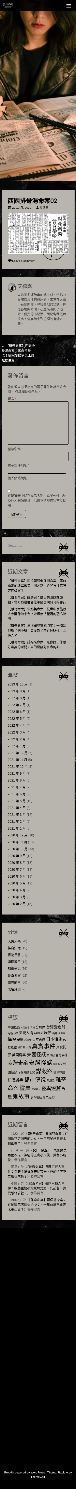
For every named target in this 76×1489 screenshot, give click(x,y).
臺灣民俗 (57, 1064)
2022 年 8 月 (17, 698)
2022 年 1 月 (17, 746)
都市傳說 (14, 968)
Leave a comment (23, 260)
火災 (28, 1047)
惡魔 (20, 1039)
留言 (12, 399)
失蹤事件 (38, 1033)
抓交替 (28, 1039)
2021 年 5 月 (17, 801)
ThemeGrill (38, 1476)
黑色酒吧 (17, 6)
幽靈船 (61, 1033)
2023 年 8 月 (17, 691)
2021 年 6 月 (17, 794)
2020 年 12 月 (18, 835)
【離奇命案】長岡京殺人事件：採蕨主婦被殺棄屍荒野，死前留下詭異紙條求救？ (37, 1171)
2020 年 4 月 (17, 890)
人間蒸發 (25, 1027)
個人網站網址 (17, 478)
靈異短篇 (51, 1088)
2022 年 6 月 (17, 712)
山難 (55, 1033)
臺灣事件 (62, 1055)
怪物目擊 (14, 955)
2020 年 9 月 (17, 856)
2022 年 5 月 (17, 718)
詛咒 (32, 1072)
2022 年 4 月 (17, 725)
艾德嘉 (44, 207)
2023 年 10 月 (18, 684)
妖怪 (47, 1033)
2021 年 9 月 (17, 773)
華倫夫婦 (23, 1072)
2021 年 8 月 (17, 780)
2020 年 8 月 (17, 862)
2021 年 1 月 (17, 828)
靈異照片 (36, 1089)
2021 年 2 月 (17, 821)
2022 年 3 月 (17, 732)
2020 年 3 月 (17, 897)
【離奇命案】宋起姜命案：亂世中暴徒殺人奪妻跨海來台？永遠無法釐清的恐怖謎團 (37, 614)
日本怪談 (54, 1039)
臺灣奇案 (18, 1063)
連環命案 (59, 1072)
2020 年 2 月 (17, 904)
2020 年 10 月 (18, 849)
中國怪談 (14, 1027)
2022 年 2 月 (17, 739)
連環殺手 (14, 962)
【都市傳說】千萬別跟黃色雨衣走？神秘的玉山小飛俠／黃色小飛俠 (37, 1155)
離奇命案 (14, 975)
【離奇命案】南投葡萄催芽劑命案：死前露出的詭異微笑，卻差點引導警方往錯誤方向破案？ (37, 585)
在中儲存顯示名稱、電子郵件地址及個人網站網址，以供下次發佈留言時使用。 (37, 500)
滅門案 (21, 1047)
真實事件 (43, 1046)
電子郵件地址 (18, 465)
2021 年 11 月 (17, 760)
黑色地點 (36, 1097)
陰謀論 (51, 1080)
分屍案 (40, 1027)
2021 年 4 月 (17, 808)
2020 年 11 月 (17, 842)
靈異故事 (14, 982)
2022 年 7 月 (17, 705)
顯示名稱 (15, 449)
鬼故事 (21, 1096)
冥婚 (32, 1027)
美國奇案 (19, 1055)
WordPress (38, 1472)
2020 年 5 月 (17, 883)
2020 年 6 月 (17, 876)
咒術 (10, 1033)
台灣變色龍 (55, 1027)
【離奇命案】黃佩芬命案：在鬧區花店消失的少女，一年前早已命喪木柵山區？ (38, 1138)
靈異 (25, 1088)
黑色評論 (14, 989)
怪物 (12, 1039)
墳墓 (16, 1033)
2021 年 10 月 (18, 766)
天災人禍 (14, 941)
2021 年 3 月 (17, 814)
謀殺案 (44, 1071)
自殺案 (51, 1055)
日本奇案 (38, 1039)
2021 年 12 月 (18, 753)
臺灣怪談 (40, 1062)
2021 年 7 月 (17, 787)
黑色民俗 (49, 1097)
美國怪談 (36, 1054)
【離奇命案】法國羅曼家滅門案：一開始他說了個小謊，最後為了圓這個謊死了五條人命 (37, 630)
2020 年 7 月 (17, 869)
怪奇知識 (14, 948)
